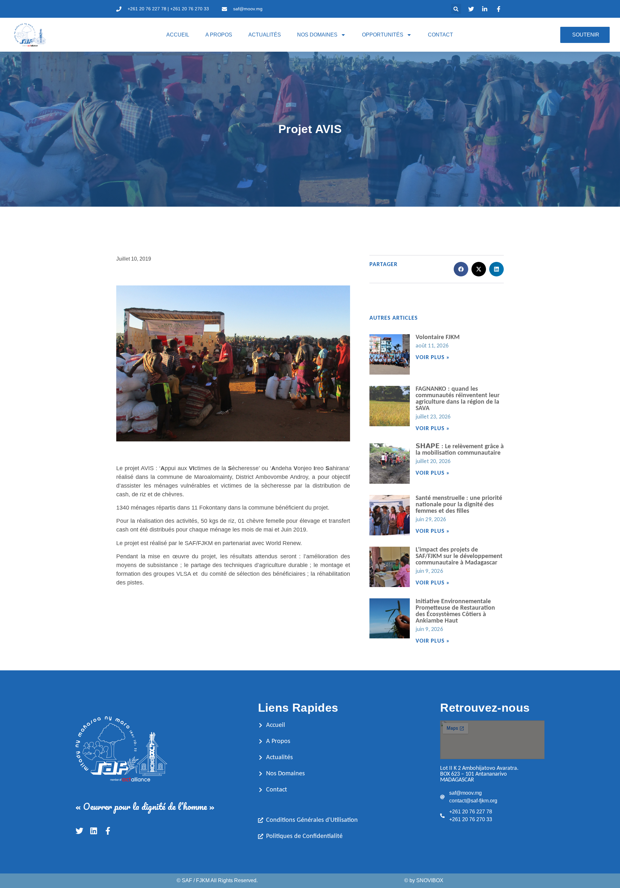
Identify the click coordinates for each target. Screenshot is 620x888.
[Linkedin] (94, 831)
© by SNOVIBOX (423, 880)
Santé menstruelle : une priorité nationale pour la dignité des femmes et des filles (459, 504)
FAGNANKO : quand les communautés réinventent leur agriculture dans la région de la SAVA (458, 399)
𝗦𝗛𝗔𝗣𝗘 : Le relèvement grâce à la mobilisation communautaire (460, 449)
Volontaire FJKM (438, 337)
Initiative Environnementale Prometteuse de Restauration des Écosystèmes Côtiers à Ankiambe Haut (455, 611)
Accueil (177, 34)
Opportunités (382, 34)
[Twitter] (79, 831)
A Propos (218, 34)
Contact (440, 34)
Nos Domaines (317, 34)
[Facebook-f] (108, 831)
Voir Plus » (433, 358)
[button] (456, 9)
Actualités (264, 34)
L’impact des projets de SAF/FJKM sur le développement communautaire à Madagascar (459, 556)
